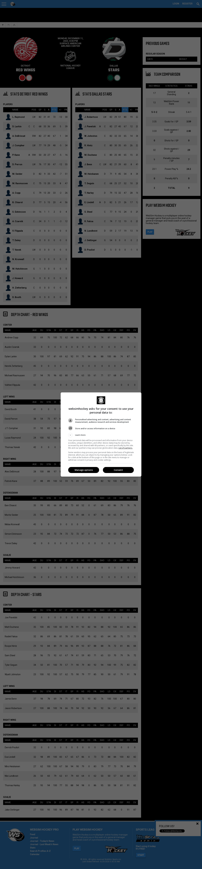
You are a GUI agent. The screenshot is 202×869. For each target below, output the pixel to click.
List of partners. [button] (126, 448)
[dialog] (101, 434)
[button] (101, 435)
